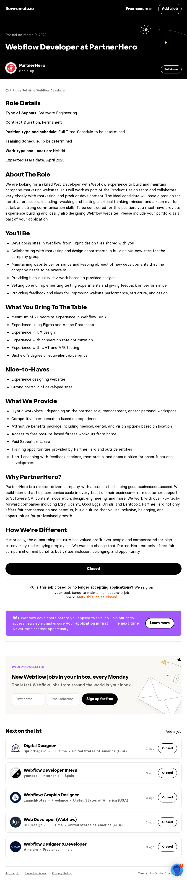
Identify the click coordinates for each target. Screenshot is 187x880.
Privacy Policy (62, 873)
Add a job (174, 731)
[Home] (7, 90)
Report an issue (36, 873)
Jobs (15, 90)
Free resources (139, 9)
